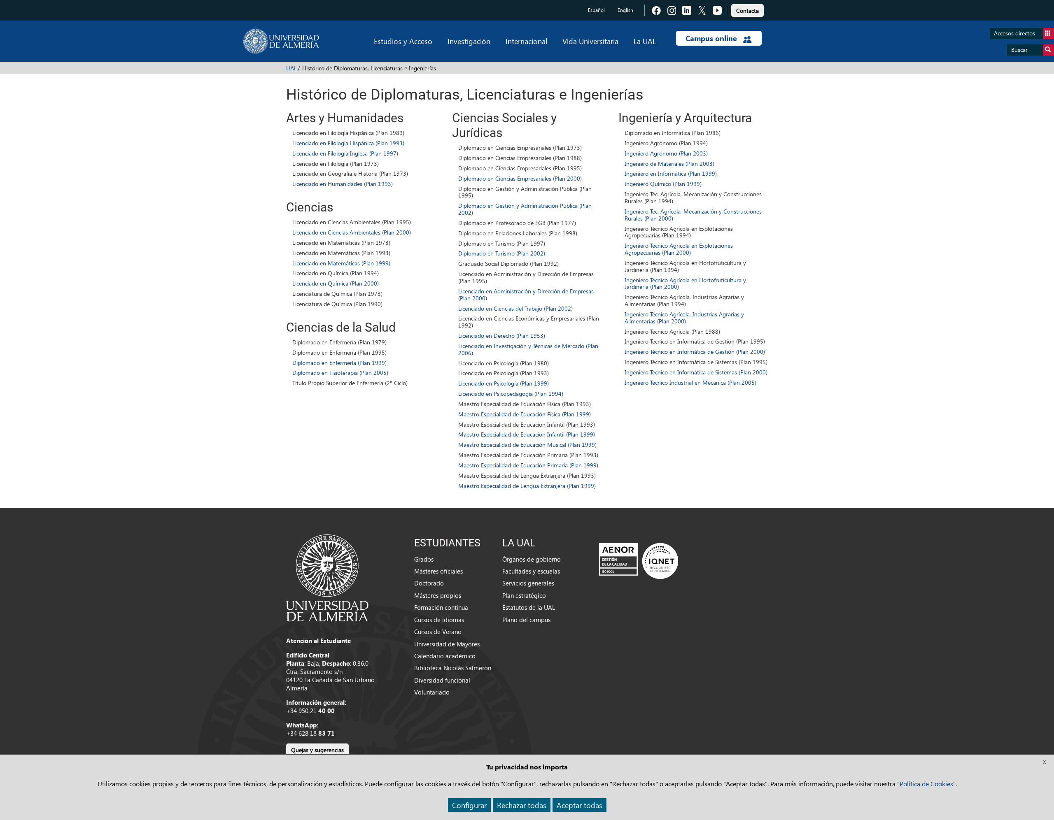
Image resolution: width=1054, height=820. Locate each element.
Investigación (469, 41)
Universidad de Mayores (447, 644)
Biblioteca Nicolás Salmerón (452, 668)
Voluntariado (432, 692)
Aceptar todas (579, 805)
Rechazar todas (521, 805)
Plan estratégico (524, 595)
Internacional (526, 41)
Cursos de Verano (438, 631)
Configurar (469, 805)
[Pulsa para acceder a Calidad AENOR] (638, 560)
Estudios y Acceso (403, 41)
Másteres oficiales (438, 571)
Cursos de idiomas (439, 620)
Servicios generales (528, 583)
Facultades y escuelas (531, 571)
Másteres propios (437, 595)
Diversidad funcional (442, 680)
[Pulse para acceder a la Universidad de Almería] (327, 577)
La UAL (645, 41)
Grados (424, 559)
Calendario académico (445, 656)
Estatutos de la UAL (528, 607)
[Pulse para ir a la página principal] (281, 41)
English (625, 10)
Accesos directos (1014, 33)
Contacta (747, 10)
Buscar (1019, 49)
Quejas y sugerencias (317, 750)
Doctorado (429, 583)
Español (596, 10)
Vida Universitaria (590, 41)
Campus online (712, 38)
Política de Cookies (926, 783)
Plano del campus (526, 620)
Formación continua (441, 607)
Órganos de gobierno (531, 559)
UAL (291, 68)
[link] (747, 9)
